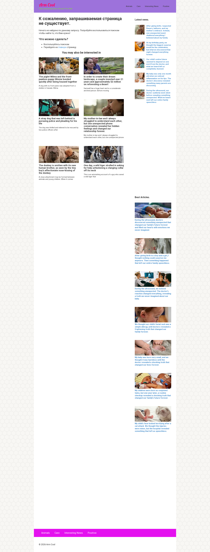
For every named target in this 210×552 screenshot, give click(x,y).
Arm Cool (47, 5)
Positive (166, 6)
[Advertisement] (153, 150)
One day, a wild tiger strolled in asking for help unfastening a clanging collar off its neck (104, 168)
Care (138, 6)
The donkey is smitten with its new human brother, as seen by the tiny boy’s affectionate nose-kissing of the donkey (57, 169)
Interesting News (151, 6)
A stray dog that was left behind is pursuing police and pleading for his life (58, 121)
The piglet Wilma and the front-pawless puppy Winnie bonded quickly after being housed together (58, 79)
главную (62, 47)
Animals (129, 6)
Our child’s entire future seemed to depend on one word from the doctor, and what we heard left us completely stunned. (157, 64)
